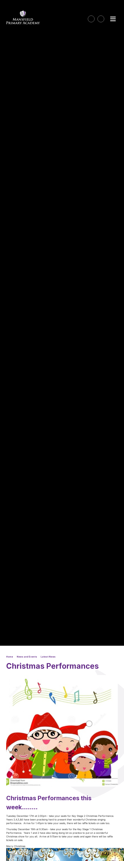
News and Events (27, 656)
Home (9, 656)
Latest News (48, 656)
